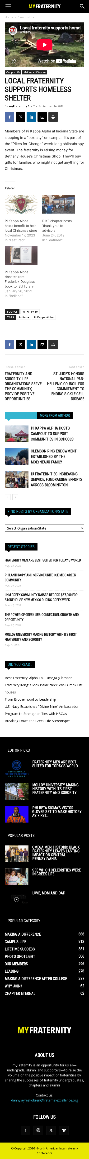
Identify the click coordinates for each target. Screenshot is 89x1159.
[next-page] (15, 497)
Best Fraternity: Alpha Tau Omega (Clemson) (39, 678)
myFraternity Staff (22, 106)
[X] (20, 117)
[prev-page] (8, 497)
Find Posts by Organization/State (38, 511)
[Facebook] (9, 117)
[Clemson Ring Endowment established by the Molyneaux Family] (16, 456)
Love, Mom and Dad (48, 893)
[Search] (82, 6)
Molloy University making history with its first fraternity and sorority (41, 637)
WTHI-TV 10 (30, 311)
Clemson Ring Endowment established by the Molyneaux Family (54, 456)
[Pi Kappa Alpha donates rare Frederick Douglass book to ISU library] (21, 255)
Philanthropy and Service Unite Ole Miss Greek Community (40, 577)
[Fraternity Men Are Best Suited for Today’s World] (16, 768)
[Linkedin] (31, 117)
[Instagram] (38, 1130)
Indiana (24, 317)
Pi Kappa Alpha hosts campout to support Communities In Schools (52, 433)
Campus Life (26, 17)
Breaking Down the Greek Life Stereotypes (37, 720)
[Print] (53, 117)
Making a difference (35, 72)
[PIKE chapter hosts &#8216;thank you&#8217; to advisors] (58, 204)
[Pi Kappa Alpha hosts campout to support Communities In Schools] (16, 433)
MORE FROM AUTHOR (55, 415)
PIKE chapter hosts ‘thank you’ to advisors (57, 225)
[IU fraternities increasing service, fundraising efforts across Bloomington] (16, 479)
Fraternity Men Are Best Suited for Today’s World (43, 560)
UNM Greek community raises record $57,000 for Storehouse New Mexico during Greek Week (41, 597)
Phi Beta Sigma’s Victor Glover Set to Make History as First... (57, 812)
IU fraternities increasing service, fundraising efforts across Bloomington (56, 479)
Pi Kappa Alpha (44, 317)
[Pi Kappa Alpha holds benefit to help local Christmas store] (21, 204)
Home (9, 17)
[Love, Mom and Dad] (16, 899)
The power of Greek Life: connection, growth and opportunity (42, 617)
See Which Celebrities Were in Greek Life (56, 872)
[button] (8, 6)
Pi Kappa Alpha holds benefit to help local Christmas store (21, 225)
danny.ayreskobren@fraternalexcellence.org (44, 1100)
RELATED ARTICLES (21, 415)
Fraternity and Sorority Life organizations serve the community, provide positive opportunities (23, 386)
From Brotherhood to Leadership (30, 699)
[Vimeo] (64, 1130)
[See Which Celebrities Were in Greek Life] (16, 876)
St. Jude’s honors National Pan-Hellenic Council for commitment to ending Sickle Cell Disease (65, 386)
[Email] (42, 117)
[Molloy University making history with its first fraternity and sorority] (16, 791)
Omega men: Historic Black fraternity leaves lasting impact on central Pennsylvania (56, 853)
